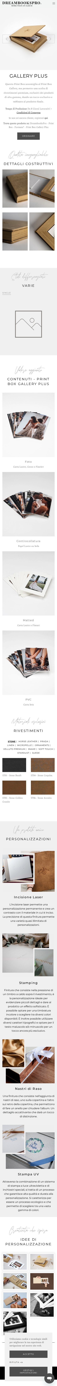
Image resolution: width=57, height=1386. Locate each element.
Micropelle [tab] (24, 745)
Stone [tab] (12, 741)
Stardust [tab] (23, 753)
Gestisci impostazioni (28, 1371)
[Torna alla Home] (21, 4)
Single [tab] (6, 293)
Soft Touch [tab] (46, 749)
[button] (6, 39)
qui (46, 118)
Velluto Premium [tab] (14, 749)
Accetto (28, 1354)
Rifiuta (14, 1362)
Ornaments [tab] (42, 745)
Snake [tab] (32, 749)
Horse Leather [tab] (28, 741)
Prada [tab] (44, 741)
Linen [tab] (10, 745)
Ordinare (28, 136)
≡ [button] (53, 3)
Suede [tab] (36, 753)
